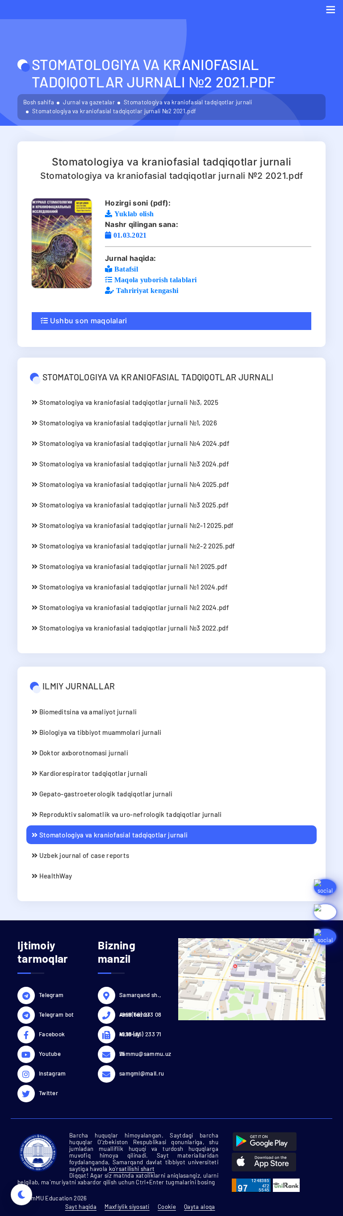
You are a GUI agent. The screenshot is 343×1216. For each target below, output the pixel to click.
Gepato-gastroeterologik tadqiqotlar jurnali (105, 794)
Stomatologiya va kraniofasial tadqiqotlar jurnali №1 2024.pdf (133, 587)
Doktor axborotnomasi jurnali (83, 753)
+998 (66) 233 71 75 (140, 1035)
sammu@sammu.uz (142, 1053)
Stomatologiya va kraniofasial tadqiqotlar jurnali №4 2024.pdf (134, 443)
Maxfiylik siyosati (127, 1206)
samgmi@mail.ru (141, 1073)
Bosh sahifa (38, 102)
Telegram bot (56, 1014)
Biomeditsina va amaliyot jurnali (87, 712)
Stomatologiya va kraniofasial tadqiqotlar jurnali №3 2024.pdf (133, 464)
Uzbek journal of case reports (83, 855)
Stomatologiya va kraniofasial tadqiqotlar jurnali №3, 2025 (128, 402)
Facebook (52, 1034)
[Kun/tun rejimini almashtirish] (21, 1194)
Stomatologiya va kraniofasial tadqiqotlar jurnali (188, 102)
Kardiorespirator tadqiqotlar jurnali (92, 773)
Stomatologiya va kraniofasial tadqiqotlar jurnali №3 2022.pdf (133, 628)
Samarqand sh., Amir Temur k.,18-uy (140, 996)
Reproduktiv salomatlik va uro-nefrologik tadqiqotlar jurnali (130, 814)
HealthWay (55, 876)
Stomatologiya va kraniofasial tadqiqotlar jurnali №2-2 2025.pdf (136, 546)
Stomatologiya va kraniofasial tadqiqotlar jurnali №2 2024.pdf (133, 607)
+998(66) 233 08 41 (140, 1016)
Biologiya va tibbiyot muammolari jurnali (99, 732)
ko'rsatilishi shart (132, 1168)
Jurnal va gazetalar (89, 102)
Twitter (48, 1092)
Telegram (51, 994)
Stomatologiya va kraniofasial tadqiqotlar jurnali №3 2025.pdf (133, 505)
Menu (330, 9)
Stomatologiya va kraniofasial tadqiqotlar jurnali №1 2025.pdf (132, 566)
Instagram (52, 1073)
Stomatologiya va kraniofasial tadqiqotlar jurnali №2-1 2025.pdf (136, 525)
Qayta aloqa (199, 1206)
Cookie (167, 1206)
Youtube (50, 1053)
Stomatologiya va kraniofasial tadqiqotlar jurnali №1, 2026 (127, 423)
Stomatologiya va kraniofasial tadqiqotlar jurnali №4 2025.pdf (133, 484)
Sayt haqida (80, 1206)
